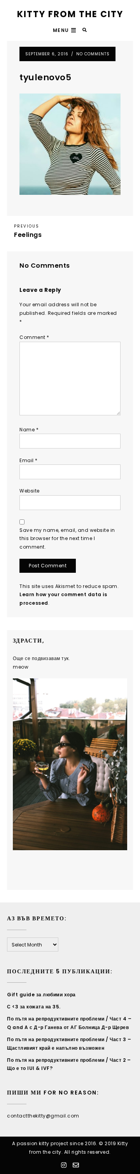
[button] (65, 30)
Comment (34, 337)
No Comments (93, 53)
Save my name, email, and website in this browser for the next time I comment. (67, 538)
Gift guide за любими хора (41, 994)
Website (29, 490)
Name (28, 429)
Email (28, 460)
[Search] (85, 30)
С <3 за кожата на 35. (34, 1006)
